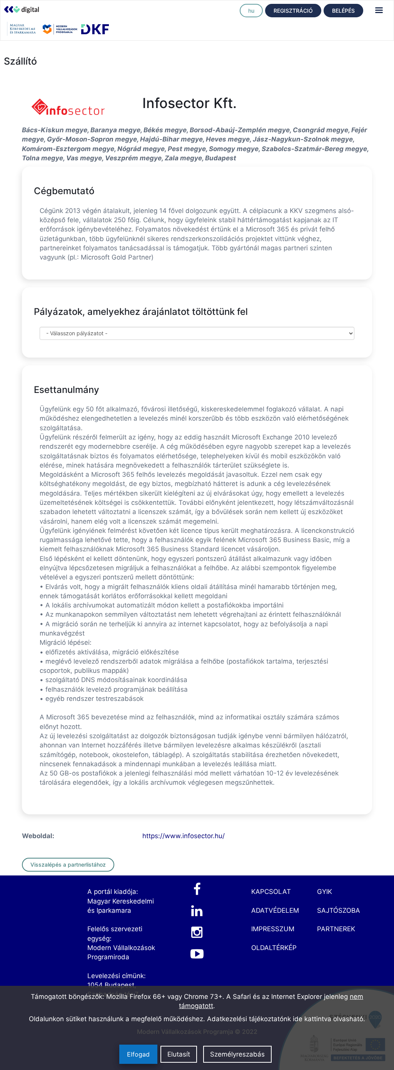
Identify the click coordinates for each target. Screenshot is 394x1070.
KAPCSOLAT (271, 891)
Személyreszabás (237, 1054)
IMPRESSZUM (272, 929)
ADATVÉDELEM (275, 910)
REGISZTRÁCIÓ (293, 10)
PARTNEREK (336, 929)
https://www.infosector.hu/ (183, 836)
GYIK (324, 891)
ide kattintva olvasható (328, 1019)
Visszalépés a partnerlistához (68, 864)
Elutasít (178, 1054)
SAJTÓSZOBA (338, 910)
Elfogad (138, 1054)
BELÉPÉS (343, 10)
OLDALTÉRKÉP (274, 948)
